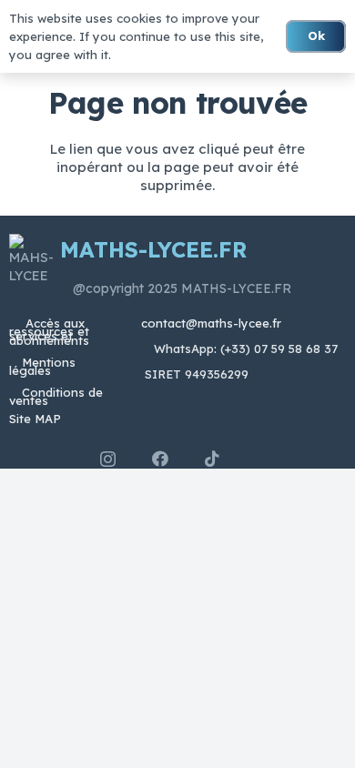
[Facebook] (160, 458)
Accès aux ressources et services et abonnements (49, 332)
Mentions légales (42, 366)
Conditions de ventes (56, 396)
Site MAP (35, 418)
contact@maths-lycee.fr (209, 323)
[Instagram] (108, 459)
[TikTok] (212, 458)
